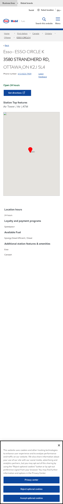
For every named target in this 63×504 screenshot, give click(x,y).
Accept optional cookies (31, 498)
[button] (58, 21)
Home (6, 33)
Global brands (26, 3)
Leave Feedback (42, 75)
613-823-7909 (24, 73)
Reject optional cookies (31, 489)
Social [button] (31, 10)
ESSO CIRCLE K (24, 37)
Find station (22, 33)
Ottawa (7, 37)
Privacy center (31, 479)
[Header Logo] (16, 20)
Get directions (15, 92)
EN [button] (58, 10)
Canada (35, 33)
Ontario (48, 33)
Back (7, 45)
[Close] (59, 445)
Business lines (9, 3)
